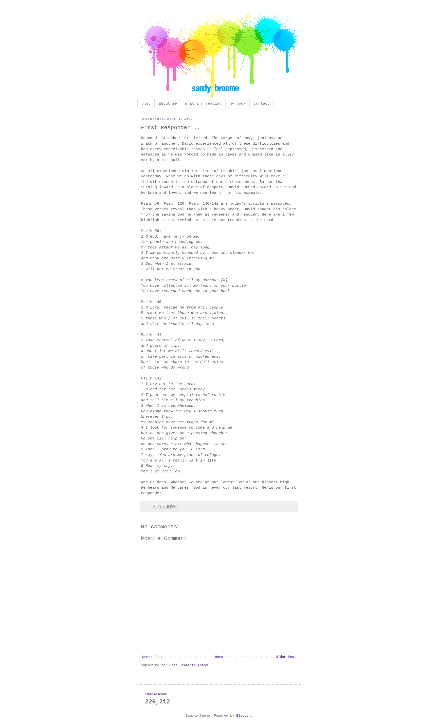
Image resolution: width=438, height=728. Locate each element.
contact (262, 104)
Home (219, 657)
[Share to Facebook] (169, 506)
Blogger (243, 716)
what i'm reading (203, 104)
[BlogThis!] (159, 506)
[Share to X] (164, 506)
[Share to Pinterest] (173, 506)
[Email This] (154, 506)
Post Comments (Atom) (189, 665)
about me (168, 104)
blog (146, 104)
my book (238, 104)
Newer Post (152, 657)
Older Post (286, 657)
